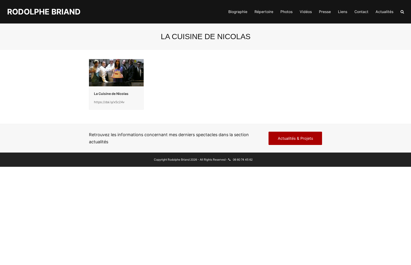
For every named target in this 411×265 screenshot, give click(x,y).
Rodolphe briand (44, 11)
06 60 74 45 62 (243, 159)
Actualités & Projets (295, 138)
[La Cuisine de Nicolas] (116, 72)
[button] (402, 12)
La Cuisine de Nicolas (111, 94)
